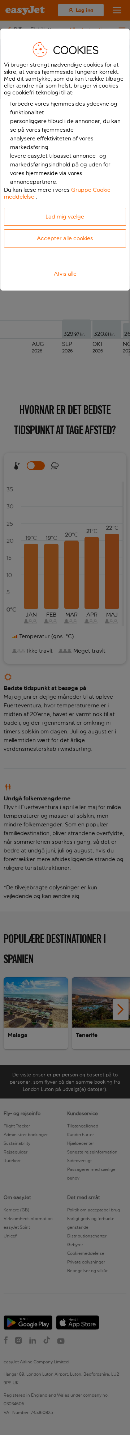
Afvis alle (65, 273)
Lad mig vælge (65, 216)
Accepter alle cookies (65, 238)
